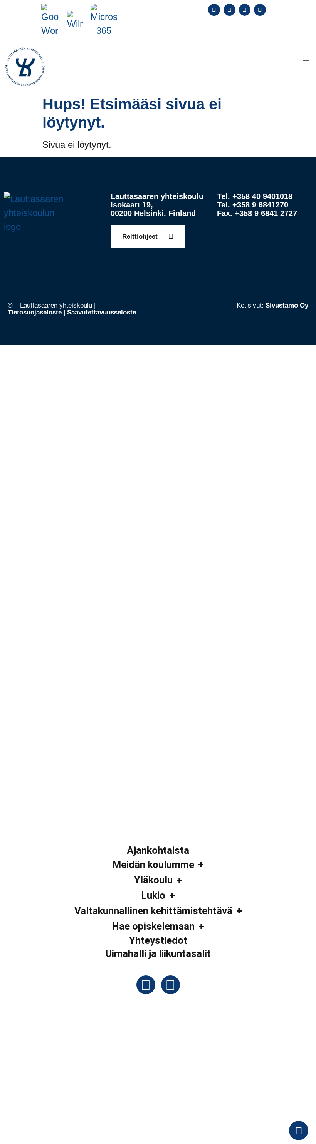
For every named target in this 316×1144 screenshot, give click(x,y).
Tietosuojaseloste (35, 312)
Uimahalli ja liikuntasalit (158, 953)
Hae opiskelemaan (153, 926)
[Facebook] (214, 10)
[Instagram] (245, 10)
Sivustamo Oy (287, 305)
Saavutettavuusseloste (101, 312)
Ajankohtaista (158, 850)
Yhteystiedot (158, 940)
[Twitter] (229, 10)
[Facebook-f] (145, 984)
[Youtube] (260, 10)
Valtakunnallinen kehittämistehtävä (153, 911)
